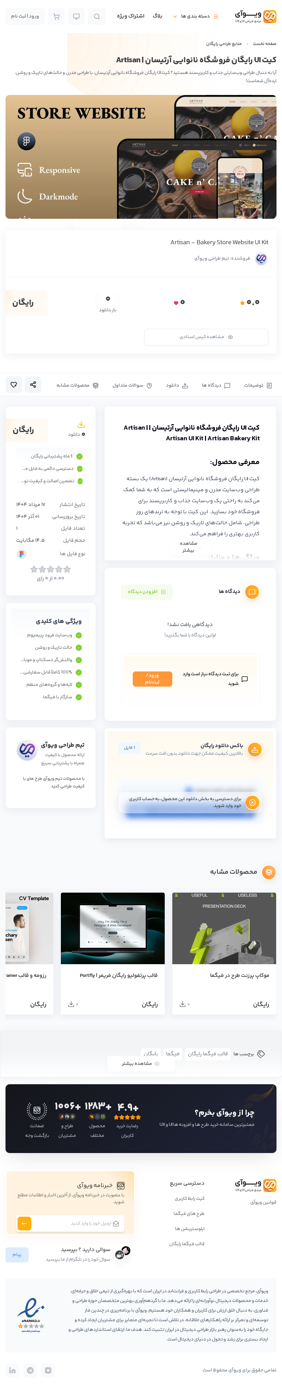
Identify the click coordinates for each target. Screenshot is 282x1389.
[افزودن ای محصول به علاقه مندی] (14, 384)
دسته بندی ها (195, 16)
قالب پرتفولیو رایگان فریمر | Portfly (119, 975)
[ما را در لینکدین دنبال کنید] (12, 1370)
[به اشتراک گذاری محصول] (33, 384)
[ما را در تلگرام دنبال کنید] (30, 1370)
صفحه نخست (264, 44)
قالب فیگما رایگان (187, 1244)
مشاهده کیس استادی (202, 337)
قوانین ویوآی (263, 1202)
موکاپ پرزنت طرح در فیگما (239, 975)
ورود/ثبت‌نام (152, 679)
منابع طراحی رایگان (224, 44)
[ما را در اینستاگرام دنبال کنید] (48, 1370)
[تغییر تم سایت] (76, 16)
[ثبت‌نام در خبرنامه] (24, 1223)
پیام (17, 1255)
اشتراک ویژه (130, 16)
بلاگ (157, 16)
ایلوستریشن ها (190, 1229)
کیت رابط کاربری (190, 1199)
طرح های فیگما (189, 1214)
